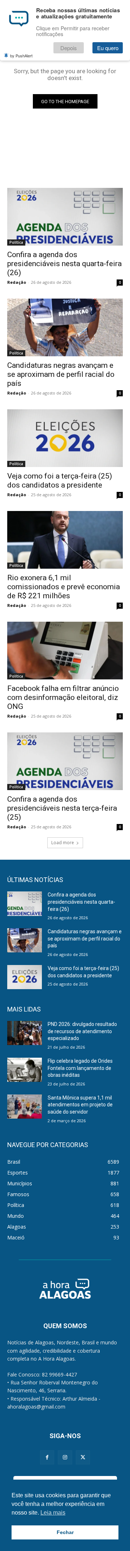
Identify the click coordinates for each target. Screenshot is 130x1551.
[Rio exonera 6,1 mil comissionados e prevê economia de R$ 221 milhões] (65, 540)
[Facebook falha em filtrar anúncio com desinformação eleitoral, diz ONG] (65, 650)
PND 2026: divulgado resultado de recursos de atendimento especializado (82, 1031)
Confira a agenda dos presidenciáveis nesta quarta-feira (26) (64, 263)
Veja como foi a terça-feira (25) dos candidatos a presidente (59, 480)
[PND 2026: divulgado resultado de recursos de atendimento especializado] (24, 1033)
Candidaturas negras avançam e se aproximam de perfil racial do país (60, 374)
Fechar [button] (65, 1532)
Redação (16, 282)
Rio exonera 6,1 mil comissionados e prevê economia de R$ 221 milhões (63, 586)
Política (16, 242)
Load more (62, 843)
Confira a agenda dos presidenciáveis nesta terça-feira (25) (62, 808)
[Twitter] (83, 1457)
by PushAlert (21, 55)
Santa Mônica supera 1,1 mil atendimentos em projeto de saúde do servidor (80, 1105)
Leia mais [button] (52, 1513)
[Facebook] (47, 1457)
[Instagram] (65, 1457)
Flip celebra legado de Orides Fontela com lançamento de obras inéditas (80, 1068)
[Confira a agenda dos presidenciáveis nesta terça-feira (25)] (65, 761)
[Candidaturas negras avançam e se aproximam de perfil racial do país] (65, 327)
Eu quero (107, 48)
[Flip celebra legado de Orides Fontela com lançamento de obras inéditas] (24, 1070)
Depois (68, 48)
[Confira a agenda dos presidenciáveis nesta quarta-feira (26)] (65, 217)
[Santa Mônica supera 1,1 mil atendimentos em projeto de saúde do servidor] (24, 1106)
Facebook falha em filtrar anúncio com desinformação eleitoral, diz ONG (63, 697)
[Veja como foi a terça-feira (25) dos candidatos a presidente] (65, 438)
